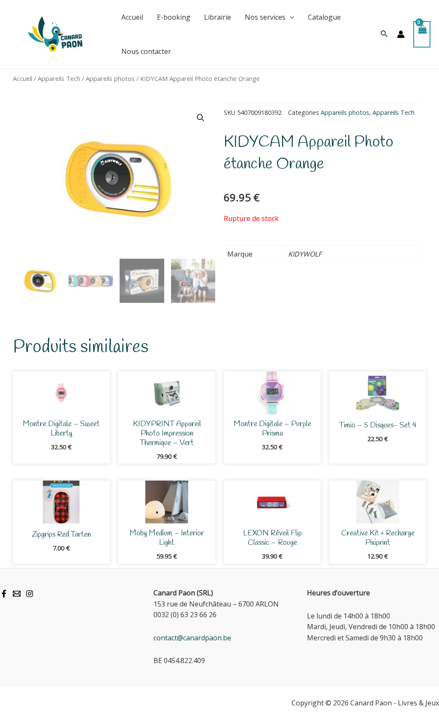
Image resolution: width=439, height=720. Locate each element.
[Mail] (17, 594)
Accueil (22, 78)
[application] (290, 17)
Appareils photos (110, 78)
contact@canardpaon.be (192, 637)
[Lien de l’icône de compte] (401, 34)
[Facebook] (4, 594)
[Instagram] (29, 594)
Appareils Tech (59, 78)
